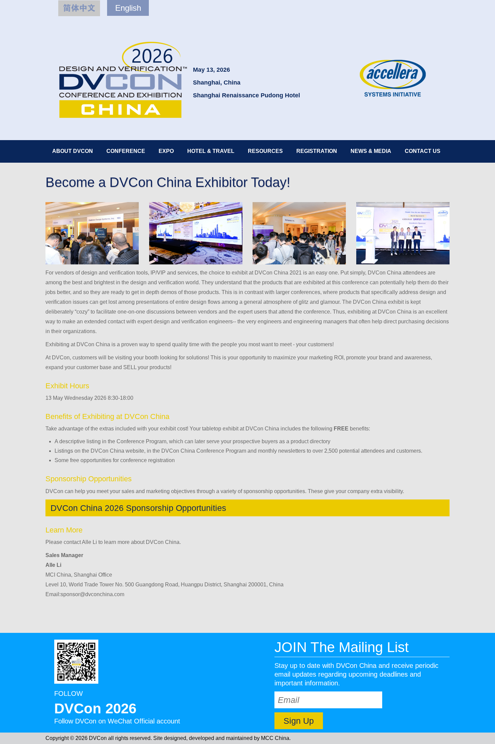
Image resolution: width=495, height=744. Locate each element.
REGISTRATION (316, 151)
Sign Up (299, 720)
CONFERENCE (125, 151)
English (128, 7)
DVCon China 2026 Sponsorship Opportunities (138, 508)
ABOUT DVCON (72, 151)
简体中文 (79, 8)
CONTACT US (422, 151)
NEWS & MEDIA (371, 151)
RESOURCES (265, 151)
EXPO (166, 151)
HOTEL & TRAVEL (210, 151)
